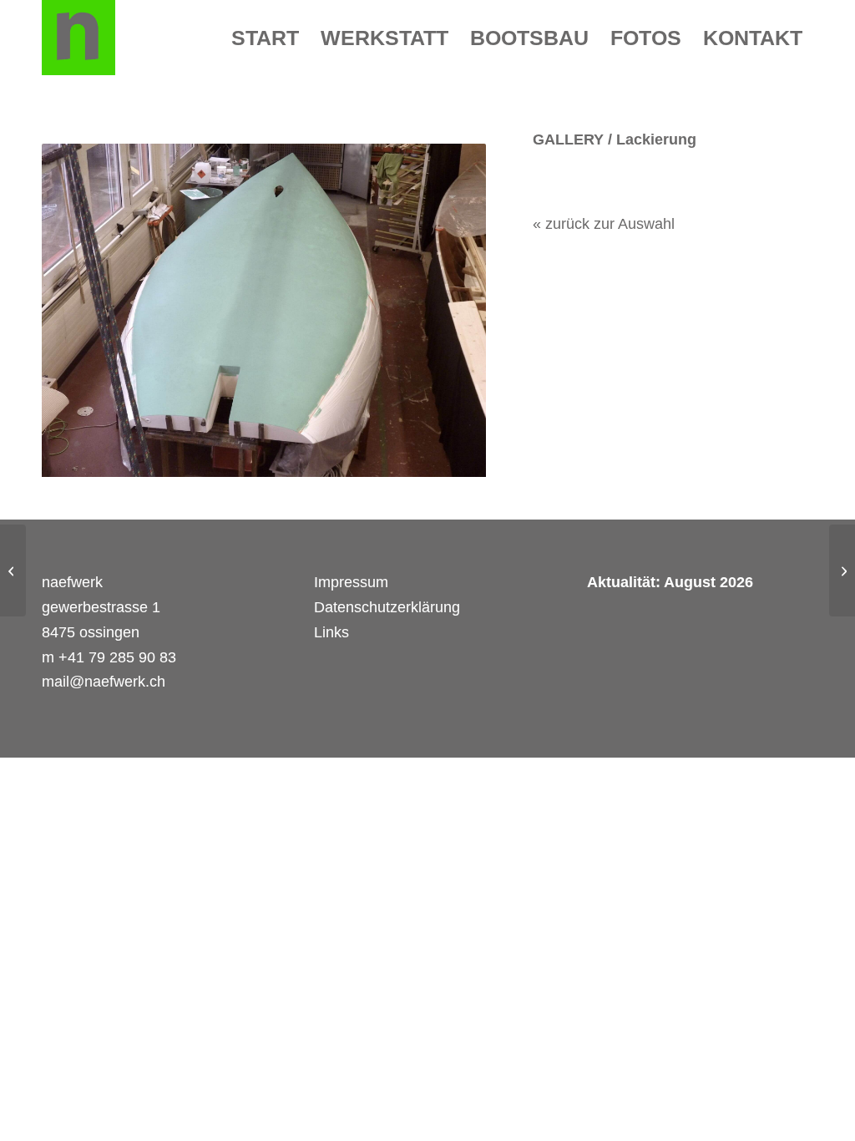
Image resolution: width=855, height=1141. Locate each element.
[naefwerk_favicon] (78, 37)
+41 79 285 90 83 (117, 657)
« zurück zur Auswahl (604, 224)
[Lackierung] (264, 310)
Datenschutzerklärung (391, 607)
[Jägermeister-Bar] (842, 570)
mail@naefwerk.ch (103, 681)
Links (331, 632)
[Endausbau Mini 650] (13, 570)
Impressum (351, 582)
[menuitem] (265, 37)
